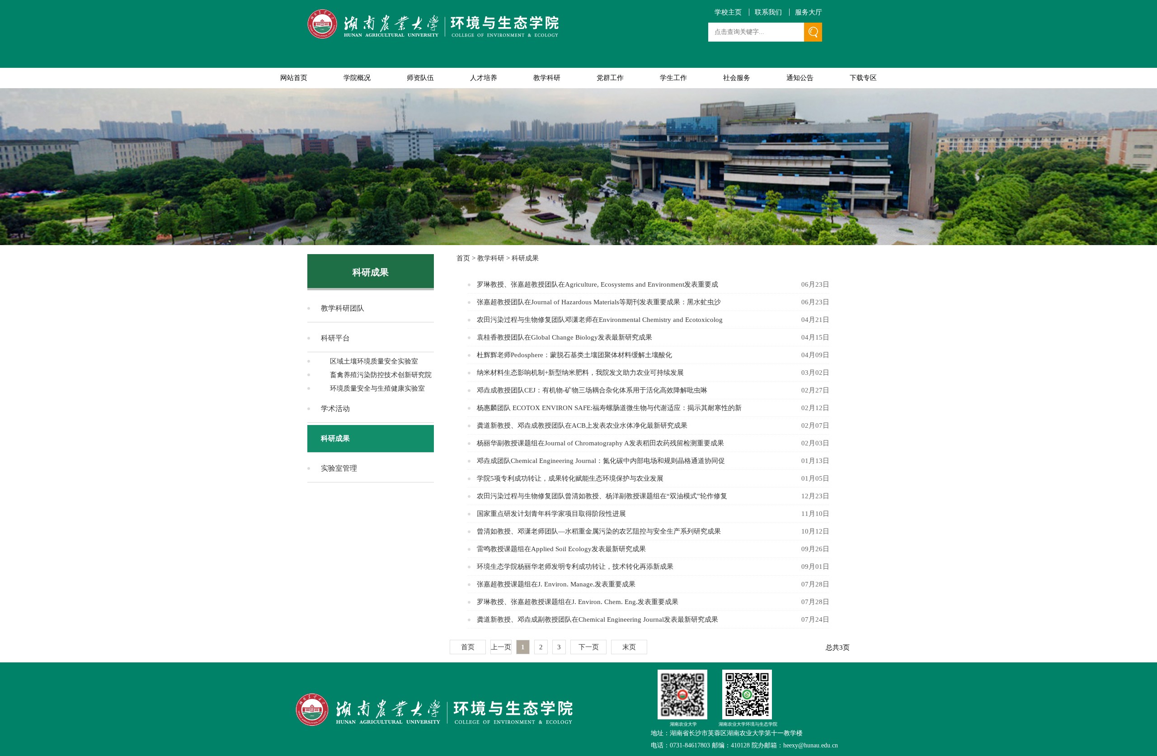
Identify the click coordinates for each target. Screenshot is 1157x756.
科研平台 (335, 338)
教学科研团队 (342, 308)
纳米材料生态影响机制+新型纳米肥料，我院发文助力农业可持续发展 (580, 372)
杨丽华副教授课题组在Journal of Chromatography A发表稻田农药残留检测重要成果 (600, 443)
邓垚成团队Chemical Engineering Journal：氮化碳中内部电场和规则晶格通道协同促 (601, 460)
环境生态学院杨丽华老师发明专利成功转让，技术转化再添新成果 (575, 566)
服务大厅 (808, 12)
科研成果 (335, 438)
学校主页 (728, 12)
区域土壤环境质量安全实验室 (374, 361)
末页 (629, 647)
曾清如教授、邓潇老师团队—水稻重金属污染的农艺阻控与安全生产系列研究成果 (599, 531)
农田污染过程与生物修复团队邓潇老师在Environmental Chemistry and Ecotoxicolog (600, 319)
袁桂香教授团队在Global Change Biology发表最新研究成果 (564, 337)
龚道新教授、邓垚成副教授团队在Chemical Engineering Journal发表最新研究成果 (597, 619)
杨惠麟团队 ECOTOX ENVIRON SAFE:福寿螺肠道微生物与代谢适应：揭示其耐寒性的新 (609, 407)
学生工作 (673, 77)
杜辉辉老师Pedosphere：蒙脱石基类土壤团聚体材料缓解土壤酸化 (574, 355)
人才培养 (483, 77)
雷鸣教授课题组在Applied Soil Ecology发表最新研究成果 (561, 549)
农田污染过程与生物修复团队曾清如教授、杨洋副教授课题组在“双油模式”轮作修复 (602, 496)
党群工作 (610, 77)
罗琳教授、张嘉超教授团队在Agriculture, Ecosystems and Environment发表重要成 (597, 284)
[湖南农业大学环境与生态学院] (433, 25)
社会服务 (736, 77)
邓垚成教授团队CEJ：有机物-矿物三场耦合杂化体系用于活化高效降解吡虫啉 (592, 390)
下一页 (588, 647)
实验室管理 (339, 468)
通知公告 (800, 77)
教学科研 (546, 77)
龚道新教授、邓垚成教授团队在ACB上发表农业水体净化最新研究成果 (582, 425)
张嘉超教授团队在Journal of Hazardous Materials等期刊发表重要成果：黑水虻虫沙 (599, 302)
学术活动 (335, 408)
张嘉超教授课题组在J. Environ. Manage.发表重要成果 (556, 584)
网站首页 (293, 77)
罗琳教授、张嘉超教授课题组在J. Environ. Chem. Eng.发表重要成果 (577, 601)
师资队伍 (420, 77)
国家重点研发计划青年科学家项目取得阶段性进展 (551, 513)
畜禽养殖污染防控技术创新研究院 (381, 374)
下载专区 (863, 77)
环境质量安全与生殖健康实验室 (377, 388)
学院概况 (357, 77)
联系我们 (768, 12)
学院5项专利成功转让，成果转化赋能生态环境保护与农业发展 (570, 478)
